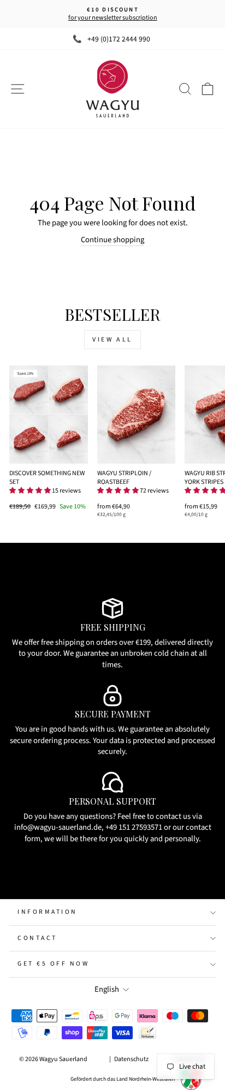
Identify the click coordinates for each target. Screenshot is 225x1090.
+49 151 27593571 (133, 827)
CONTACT (37, 938)
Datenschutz (131, 1059)
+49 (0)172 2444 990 (118, 39)
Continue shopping (112, 240)
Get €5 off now (53, 963)
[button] (30, 490)
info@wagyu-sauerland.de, (59, 827)
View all (112, 339)
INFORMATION (47, 912)
